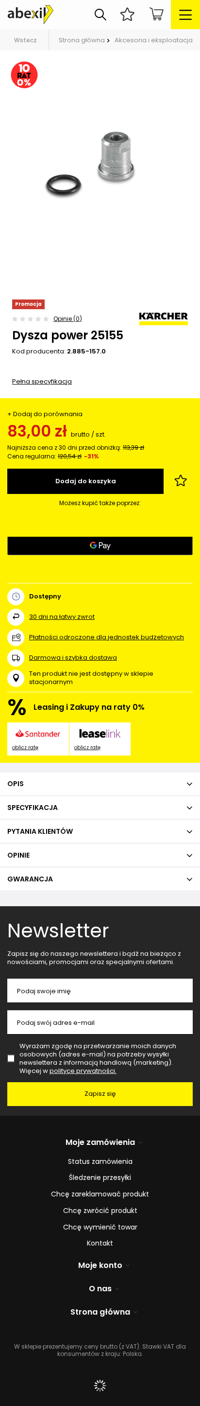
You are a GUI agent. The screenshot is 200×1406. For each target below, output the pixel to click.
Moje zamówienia (100, 1143)
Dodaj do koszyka (85, 481)
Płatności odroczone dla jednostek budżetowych (106, 637)
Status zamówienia (100, 1162)
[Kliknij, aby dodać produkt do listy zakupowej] (180, 481)
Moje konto (100, 1266)
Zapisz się (100, 1093)
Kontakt (100, 1243)
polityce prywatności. (83, 1070)
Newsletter (58, 930)
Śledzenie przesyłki (100, 1178)
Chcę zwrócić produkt (100, 1211)
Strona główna (82, 40)
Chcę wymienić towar (100, 1227)
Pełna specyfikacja (42, 381)
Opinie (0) (67, 319)
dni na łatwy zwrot (62, 616)
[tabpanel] (100, 163)
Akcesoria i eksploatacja (154, 40)
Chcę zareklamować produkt (100, 1194)
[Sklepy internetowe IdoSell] (100, 1385)
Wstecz (25, 40)
